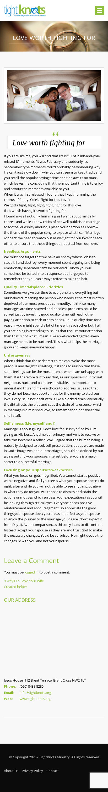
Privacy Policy (32, 770)
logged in (31, 572)
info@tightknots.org (35, 692)
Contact (52, 770)
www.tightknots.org (35, 698)
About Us (11, 770)
